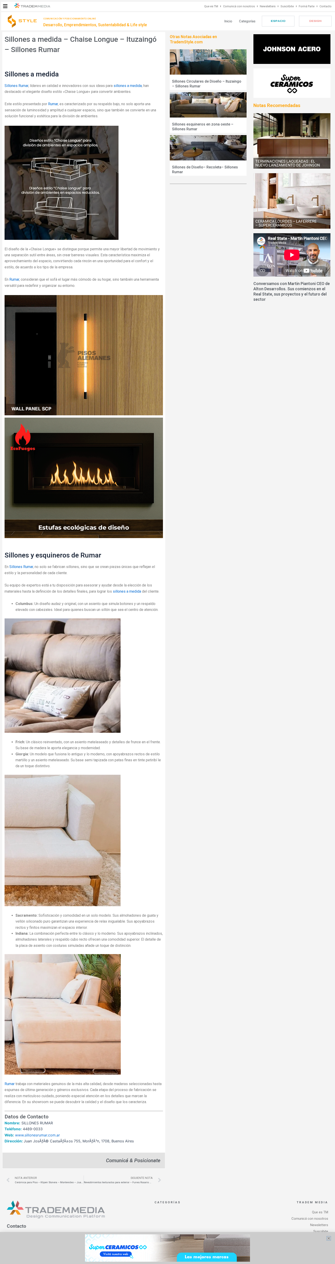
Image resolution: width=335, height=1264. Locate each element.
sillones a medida (127, 86)
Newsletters (268, 6)
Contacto (326, 6)
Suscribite (287, 6)
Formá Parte (306, 6)
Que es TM (211, 6)
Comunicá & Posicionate (133, 1160)
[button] (5, 6)
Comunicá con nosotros (239, 6)
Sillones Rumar (16, 86)
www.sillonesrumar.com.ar (37, 1135)
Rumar (53, 104)
